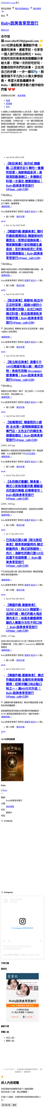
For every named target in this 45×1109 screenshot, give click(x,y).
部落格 (9, 104)
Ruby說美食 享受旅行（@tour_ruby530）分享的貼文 (24, 955)
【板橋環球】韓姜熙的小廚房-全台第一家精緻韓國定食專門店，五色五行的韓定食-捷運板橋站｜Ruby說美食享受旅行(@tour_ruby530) (24, 431)
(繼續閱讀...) (6, 206)
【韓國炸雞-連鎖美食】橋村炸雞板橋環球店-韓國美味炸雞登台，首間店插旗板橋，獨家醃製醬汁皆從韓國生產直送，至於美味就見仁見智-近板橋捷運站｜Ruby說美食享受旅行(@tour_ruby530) (24, 245)
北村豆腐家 (30, 454)
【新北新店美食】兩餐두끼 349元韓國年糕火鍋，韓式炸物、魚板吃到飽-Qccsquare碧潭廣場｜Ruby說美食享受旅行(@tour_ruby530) (25, 370)
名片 (8, 107)
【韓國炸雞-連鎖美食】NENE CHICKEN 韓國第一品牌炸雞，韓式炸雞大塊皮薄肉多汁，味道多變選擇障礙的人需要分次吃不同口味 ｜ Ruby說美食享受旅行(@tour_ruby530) (24, 617)
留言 (33, 211)
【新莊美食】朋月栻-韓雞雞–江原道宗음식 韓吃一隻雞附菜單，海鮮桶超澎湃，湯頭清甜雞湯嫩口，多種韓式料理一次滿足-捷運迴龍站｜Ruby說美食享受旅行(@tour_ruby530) (25, 176)
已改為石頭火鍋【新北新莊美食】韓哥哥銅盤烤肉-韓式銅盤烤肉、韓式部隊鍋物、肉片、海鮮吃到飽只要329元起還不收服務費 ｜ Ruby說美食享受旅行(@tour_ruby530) (25, 552)
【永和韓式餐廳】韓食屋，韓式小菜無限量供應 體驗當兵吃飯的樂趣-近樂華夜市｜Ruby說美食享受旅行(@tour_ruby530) (24, 490)
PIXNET (11, 1069)
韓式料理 (20, 217)
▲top (3, 221)
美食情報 (22, 96)
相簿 (8, 101)
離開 (14, 1105)
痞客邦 (27, 211)
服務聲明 (27, 1072)
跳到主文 (5, 30)
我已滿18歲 (6, 1105)
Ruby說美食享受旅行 (19, 23)
